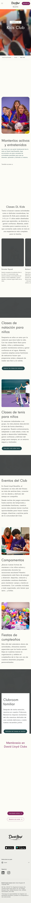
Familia (15, 57)
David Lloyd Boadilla (6, 57)
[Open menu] (2, 3)
